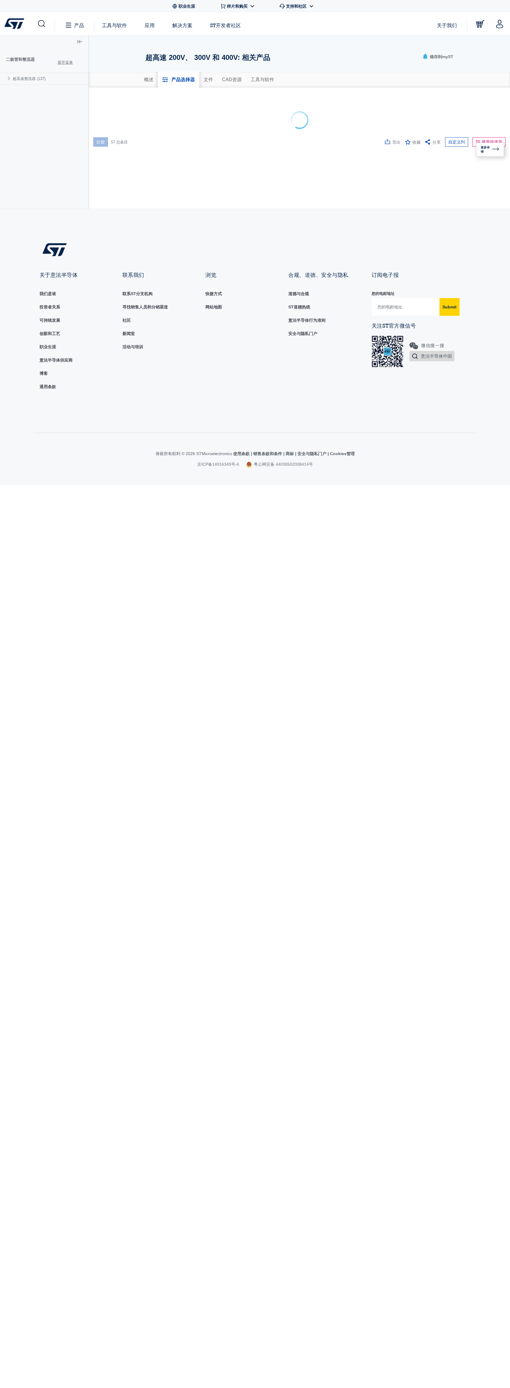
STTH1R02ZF (118, 431)
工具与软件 (114, 25)
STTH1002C (116, 196)
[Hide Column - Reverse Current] (440, 122)
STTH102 (114, 264)
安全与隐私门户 (302, 1164)
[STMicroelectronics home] (15, 23)
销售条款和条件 (267, 1284)
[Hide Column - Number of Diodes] (283, 122)
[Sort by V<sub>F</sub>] (395, 122)
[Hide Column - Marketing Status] (191, 122)
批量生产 (162, 167)
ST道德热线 (299, 1137)
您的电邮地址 (383, 1124)
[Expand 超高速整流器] (9, 78)
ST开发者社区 (225, 25)
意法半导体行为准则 (307, 1151)
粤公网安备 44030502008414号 (283, 1295)
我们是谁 (48, 1124)
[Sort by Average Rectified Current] (358, 122)
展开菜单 (65, 62)
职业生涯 (48, 1177)
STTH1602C (116, 379)
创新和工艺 (50, 1164)
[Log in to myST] (499, 24)
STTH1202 (115, 312)
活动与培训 (132, 1177)
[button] (41, 24)
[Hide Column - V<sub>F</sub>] (402, 122)
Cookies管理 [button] (342, 1284)
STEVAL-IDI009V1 (122, 165)
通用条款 (48, 1217)
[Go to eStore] (480, 24)
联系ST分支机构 (137, 1124)
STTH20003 (116, 480)
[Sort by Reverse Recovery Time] (470, 122)
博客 (44, 1204)
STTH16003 (116, 363)
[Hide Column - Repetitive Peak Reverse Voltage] (328, 122)
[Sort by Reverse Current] (433, 122)
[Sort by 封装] (239, 122)
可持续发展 (50, 1151)
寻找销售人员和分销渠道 (145, 1137)
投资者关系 (50, 1137)
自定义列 (456, 100)
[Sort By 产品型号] (112, 123)
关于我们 (447, 25)
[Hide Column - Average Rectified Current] (365, 122)
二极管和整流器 (20, 59)
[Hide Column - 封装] (246, 122)
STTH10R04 (116, 280)
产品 (79, 25)
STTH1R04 (115, 447)
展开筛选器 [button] (492, 100)
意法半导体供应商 (56, 1190)
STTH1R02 (115, 414)
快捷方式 (213, 1124)
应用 (150, 25)
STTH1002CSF (119, 214)
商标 (290, 1284)
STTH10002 (116, 179)
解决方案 (182, 25)
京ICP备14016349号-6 (218, 1295)
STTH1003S (116, 230)
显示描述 (140, 123)
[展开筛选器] (191, 153)
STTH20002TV (119, 464)
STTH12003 (116, 297)
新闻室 (128, 1164)
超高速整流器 (29, 78)
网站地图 (213, 1137)
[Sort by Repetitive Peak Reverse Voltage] (321, 122)
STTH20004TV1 (120, 497)
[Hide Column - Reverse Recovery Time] (477, 122)
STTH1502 (115, 345)
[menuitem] (44, 78)
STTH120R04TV (120, 328)
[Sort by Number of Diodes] (276, 122)
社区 (126, 1151)
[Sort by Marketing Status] (184, 122)
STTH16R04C (118, 397)
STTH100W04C (120, 247)
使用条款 (242, 1284)
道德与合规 (298, 1124)
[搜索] (142, 139)
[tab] (149, 80)
